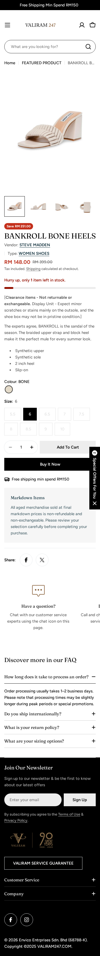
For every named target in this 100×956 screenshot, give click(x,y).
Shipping (33, 269)
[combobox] (50, 46)
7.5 (84, 416)
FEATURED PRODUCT (41, 62)
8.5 (31, 431)
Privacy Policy (15, 820)
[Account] (82, 25)
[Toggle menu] (7, 25)
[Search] (88, 46)
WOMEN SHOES (34, 253)
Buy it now (50, 464)
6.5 (50, 416)
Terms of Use (69, 814)
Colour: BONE (17, 381)
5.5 (15, 416)
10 (65, 431)
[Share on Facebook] (26, 560)
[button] (94, 478)
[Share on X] (42, 560)
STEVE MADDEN (34, 245)
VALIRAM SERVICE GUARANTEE (43, 863)
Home (9, 62)
